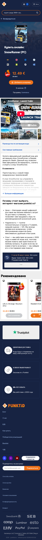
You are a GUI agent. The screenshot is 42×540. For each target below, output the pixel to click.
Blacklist (5, 443)
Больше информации (14, 193)
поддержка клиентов (30, 458)
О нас (5, 418)
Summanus (25, 92)
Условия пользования (10, 495)
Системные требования (12, 150)
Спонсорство (7, 483)
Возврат (5, 508)
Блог (4, 412)
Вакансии (6, 489)
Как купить (7, 431)
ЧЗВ (4, 450)
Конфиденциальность (10, 502)
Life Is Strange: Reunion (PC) (12, 305)
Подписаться (32, 468)
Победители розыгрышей (12, 437)
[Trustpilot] (21, 264)
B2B (4, 424)
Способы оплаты (8, 476)
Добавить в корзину (22, 82)
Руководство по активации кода (16, 144)
